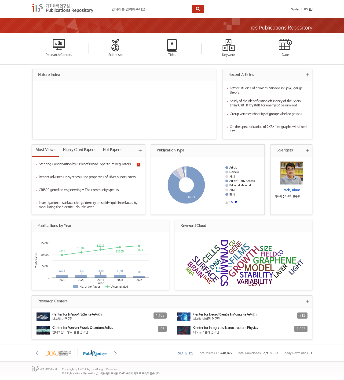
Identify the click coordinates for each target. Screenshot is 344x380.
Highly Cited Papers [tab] (79, 150)
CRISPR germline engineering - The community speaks (79, 190)
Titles (172, 55)
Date (285, 55)
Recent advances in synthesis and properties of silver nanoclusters (87, 177)
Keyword (228, 55)
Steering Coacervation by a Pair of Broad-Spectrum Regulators (85, 164)
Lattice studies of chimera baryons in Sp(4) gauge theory (266, 90)
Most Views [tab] (45, 150)
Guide (295, 9)
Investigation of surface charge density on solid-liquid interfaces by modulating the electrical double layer (88, 205)
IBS (306, 9)
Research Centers (59, 55)
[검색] (198, 9)
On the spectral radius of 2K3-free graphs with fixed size (268, 129)
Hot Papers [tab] (112, 150)
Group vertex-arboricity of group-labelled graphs (266, 114)
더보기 (307, 74)
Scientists (115, 55)
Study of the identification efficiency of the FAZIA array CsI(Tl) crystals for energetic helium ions (265, 103)
